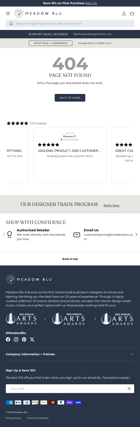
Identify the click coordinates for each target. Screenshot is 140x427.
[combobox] (70, 23)
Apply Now (111, 205)
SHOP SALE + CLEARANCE (50, 43)
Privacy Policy (13, 418)
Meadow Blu (21, 412)
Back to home (70, 97)
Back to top (70, 259)
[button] (132, 13)
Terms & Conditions (37, 418)
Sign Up (91, 3)
